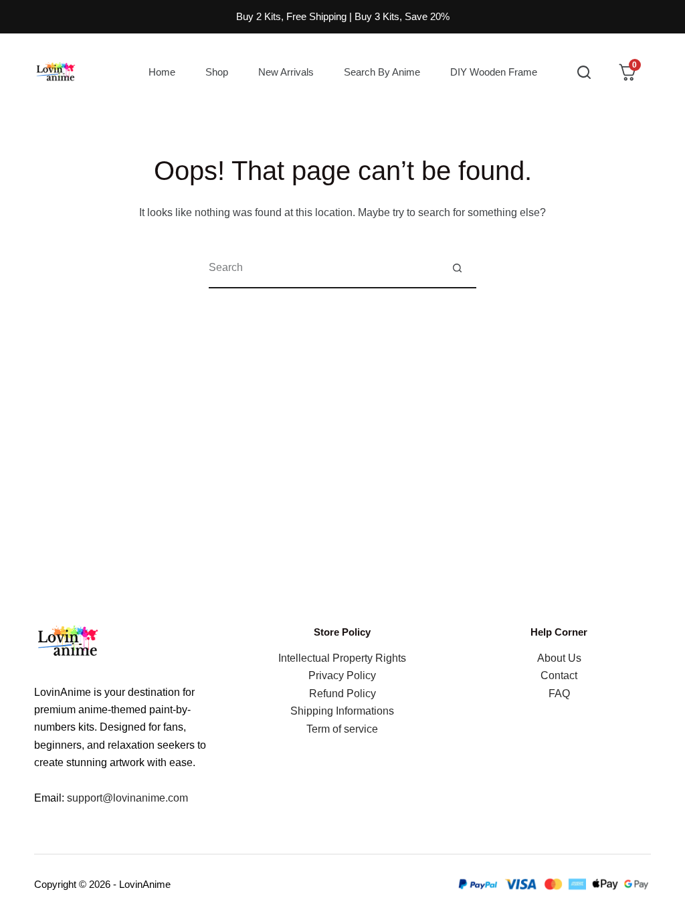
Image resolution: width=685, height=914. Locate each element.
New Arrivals (286, 72)
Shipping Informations (342, 711)
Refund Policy (342, 693)
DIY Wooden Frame (493, 72)
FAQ (559, 693)
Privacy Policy (342, 675)
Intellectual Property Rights (342, 658)
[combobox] (323, 268)
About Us (559, 658)
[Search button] (456, 267)
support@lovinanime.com (127, 798)
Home (162, 72)
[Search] (584, 72)
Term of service (342, 729)
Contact (559, 675)
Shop (216, 72)
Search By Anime (382, 72)
